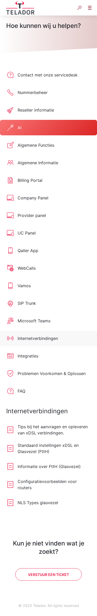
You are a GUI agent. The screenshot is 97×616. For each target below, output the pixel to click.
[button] (79, 8)
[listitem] (48, 75)
